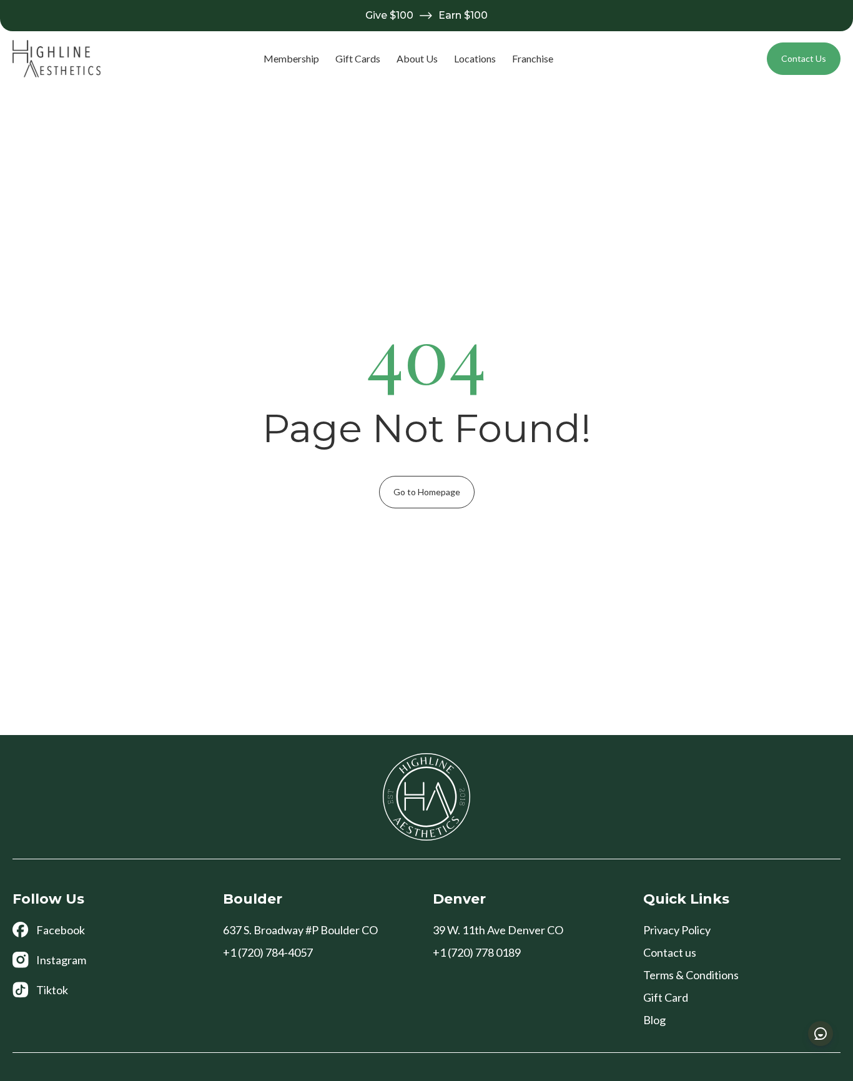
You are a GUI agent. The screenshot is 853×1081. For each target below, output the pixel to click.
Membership (291, 58)
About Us (417, 58)
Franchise (532, 58)
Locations (475, 58)
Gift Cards (357, 58)
